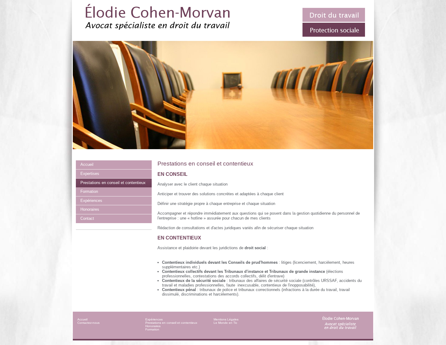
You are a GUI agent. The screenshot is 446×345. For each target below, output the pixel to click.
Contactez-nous (88, 322)
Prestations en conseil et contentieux (171, 322)
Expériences (154, 319)
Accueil (82, 319)
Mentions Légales (226, 319)
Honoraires (152, 326)
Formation (152, 329)
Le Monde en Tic (225, 322)
